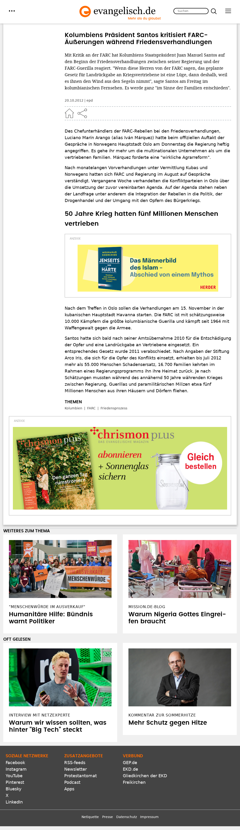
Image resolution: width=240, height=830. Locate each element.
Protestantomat (80, 775)
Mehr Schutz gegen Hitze (167, 723)
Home (69, 113)
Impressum (149, 817)
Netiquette (90, 817)
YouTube (14, 775)
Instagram (16, 769)
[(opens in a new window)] (148, 268)
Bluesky (14, 788)
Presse (107, 817)
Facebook (15, 762)
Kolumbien (73, 408)
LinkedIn (14, 802)
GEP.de (130, 762)
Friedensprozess (114, 408)
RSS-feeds (74, 762)
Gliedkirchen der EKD (145, 775)
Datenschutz (126, 817)
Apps (69, 788)
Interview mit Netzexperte (39, 715)
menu (12, 11)
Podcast (72, 782)
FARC (91, 408)
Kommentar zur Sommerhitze (162, 715)
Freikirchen (134, 782)
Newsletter (75, 769)
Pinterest (15, 782)
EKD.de (130, 769)
